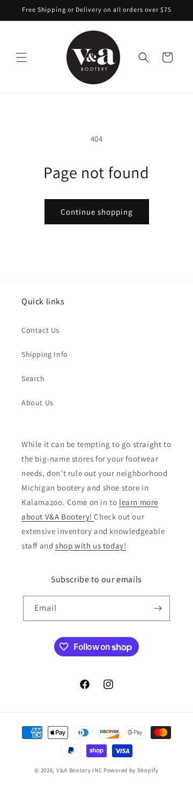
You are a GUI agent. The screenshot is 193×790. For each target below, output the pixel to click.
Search (33, 378)
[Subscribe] (157, 608)
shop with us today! (90, 545)
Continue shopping (97, 212)
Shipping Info (44, 354)
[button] (21, 57)
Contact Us (40, 330)
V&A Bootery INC (79, 770)
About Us (37, 402)
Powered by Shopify (131, 770)
